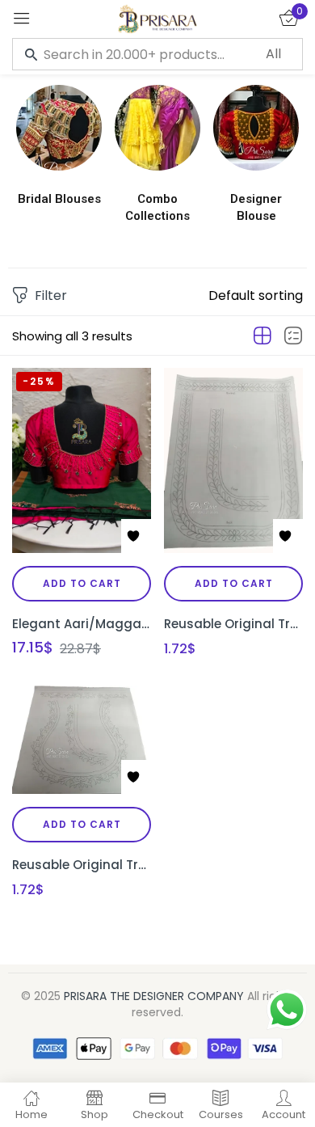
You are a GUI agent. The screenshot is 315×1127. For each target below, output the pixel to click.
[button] (255, 296)
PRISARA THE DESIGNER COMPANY (154, 996)
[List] (293, 336)
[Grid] (262, 336)
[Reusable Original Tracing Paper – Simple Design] (233, 460)
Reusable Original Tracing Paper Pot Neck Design (81, 864)
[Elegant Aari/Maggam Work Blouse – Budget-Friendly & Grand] (81, 460)
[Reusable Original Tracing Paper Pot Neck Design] (81, 740)
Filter (51, 295)
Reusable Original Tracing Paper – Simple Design (233, 623)
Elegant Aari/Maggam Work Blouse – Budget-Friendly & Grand (81, 623)
